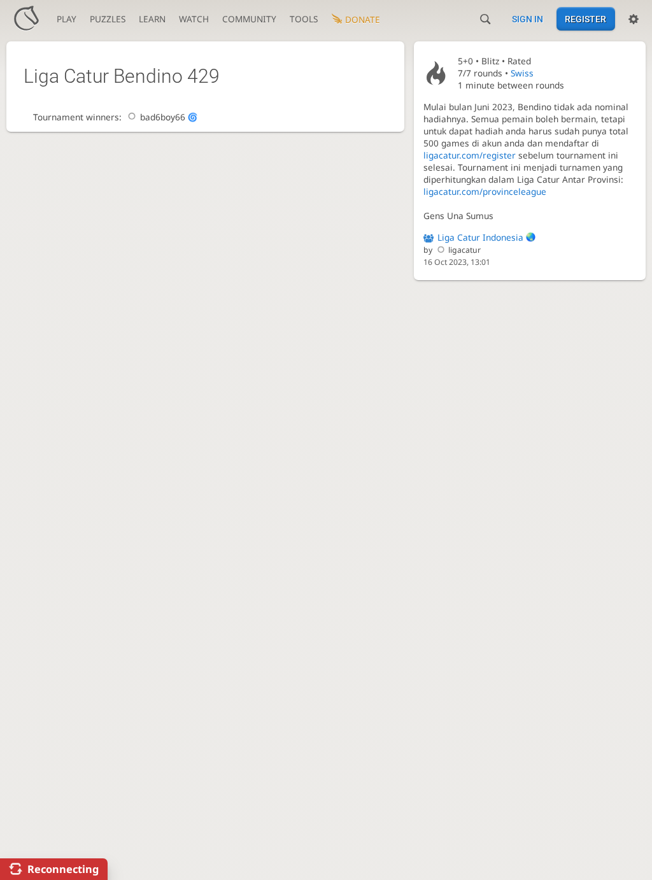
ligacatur (464, 250)
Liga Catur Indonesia (480, 237)
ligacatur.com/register (469, 155)
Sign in (527, 19)
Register (585, 19)
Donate (362, 19)
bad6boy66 (162, 117)
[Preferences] (633, 19)
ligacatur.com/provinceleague (484, 191)
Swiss (522, 73)
